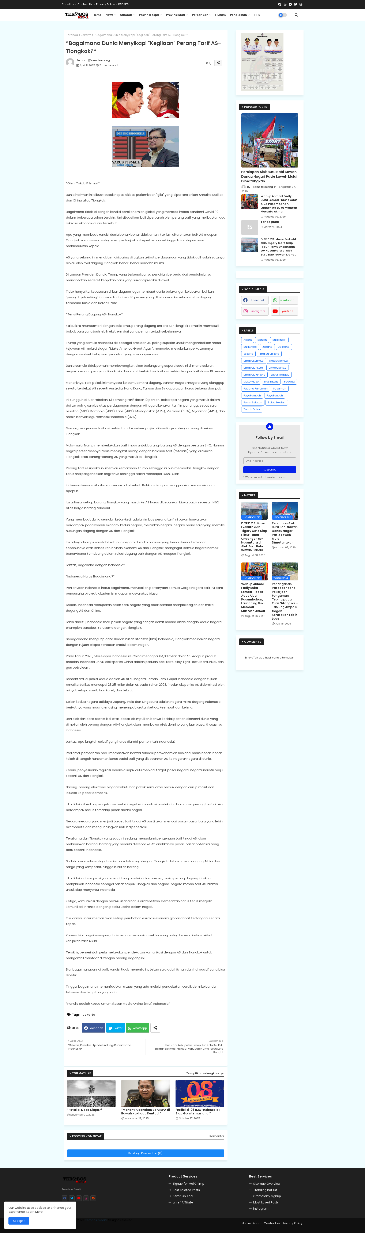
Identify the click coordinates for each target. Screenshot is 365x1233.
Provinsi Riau (175, 15)
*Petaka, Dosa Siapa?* (84, 1110)
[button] (296, 15)
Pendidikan (238, 15)
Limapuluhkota (253, 367)
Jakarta (86, 35)
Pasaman (279, 388)
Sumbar (126, 15)
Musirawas (271, 381)
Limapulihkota (278, 360)
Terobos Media (96, 1220)
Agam (248, 340)
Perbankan (200, 15)
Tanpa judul (270, 222)
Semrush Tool (183, 1196)
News (109, 15)
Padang (289, 381)
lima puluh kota (269, 354)
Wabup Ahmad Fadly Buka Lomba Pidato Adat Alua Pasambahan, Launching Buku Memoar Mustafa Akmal (279, 204)
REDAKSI (123, 4)
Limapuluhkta (277, 367)
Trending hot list (265, 1190)
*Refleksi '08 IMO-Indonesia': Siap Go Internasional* (198, 1111)
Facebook (96, 1028)
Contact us (85, 4)
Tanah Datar (252, 409)
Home (97, 15)
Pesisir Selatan (253, 402)
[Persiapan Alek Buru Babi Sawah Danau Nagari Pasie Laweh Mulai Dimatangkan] (269, 140)
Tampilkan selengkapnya (205, 1073)
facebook (257, 300)
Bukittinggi (279, 340)
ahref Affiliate (183, 1202)
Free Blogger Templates (97, 1228)
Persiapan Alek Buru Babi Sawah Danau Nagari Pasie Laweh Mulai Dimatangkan (269, 177)
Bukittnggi (250, 347)
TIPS (257, 15)
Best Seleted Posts (186, 1190)
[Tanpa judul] (249, 227)
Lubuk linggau (280, 374)
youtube (287, 311)
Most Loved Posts (266, 1202)
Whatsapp (140, 1028)
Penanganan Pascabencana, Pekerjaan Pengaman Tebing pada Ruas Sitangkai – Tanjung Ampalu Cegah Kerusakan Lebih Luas (285, 601)
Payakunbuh (275, 395)
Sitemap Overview (266, 1184)
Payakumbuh (252, 395)
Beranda (72, 35)
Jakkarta (284, 347)
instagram (258, 311)
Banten (262, 340)
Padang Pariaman (256, 388)
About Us (68, 4)
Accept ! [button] (19, 1221)
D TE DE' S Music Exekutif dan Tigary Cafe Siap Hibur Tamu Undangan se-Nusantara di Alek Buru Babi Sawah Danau (278, 247)
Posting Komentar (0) (145, 1153)
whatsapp (287, 300)
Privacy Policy (105, 4)
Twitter (118, 1028)
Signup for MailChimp (188, 1184)
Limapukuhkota (254, 360)
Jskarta (248, 354)
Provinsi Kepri (149, 15)
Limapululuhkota (254, 374)
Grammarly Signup (267, 1196)
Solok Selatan (277, 402)
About (257, 1223)
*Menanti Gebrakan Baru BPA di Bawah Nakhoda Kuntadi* (145, 1111)
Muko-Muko (251, 381)
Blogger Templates (152, 1228)
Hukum (220, 15)
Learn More (34, 1212)
